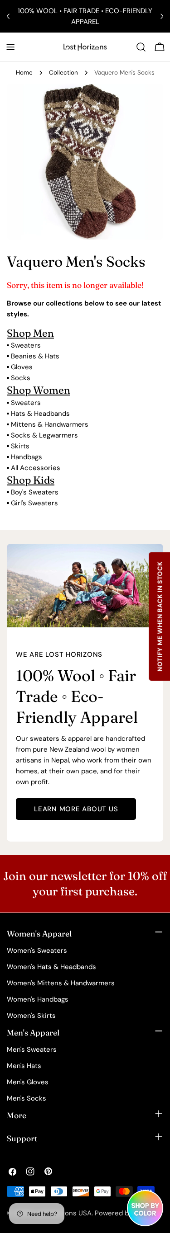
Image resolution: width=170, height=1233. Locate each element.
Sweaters (26, 345)
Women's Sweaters (37, 950)
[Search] (141, 47)
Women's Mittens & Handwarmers (61, 983)
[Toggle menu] (10, 47)
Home (24, 72)
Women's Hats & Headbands (51, 966)
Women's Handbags (37, 999)
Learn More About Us (76, 809)
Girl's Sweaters (34, 503)
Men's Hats (24, 1065)
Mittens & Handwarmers (49, 424)
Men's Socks (26, 1098)
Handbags (26, 456)
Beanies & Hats (35, 356)
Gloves (22, 367)
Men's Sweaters (32, 1049)
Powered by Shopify (126, 1213)
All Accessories (35, 467)
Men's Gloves (28, 1082)
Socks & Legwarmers (44, 435)
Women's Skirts (31, 1015)
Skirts (20, 446)
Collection (63, 72)
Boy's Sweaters (34, 492)
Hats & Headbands (40, 413)
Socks (20, 377)
